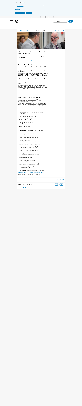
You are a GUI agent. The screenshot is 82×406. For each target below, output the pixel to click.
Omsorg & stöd (20, 26)
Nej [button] (61, 184)
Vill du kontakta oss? (60, 179)
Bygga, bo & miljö (34, 26)
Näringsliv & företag (61, 26)
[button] (35, 17)
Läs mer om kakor (20, 6)
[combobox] (60, 21)
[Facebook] (23, 187)
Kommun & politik (69, 26)
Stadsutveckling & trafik (43, 26)
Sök (70, 21)
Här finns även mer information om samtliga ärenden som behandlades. (30, 172)
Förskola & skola (12, 26)
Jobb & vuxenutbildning (52, 26)
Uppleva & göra (27, 26)
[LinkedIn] (27, 187)
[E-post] (29, 187)
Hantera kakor (17, 9)
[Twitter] (25, 187)
